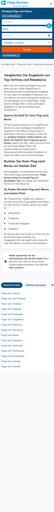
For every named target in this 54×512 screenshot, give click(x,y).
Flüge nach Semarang (12, 330)
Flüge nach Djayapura (11, 340)
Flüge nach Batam (10, 335)
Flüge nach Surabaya (11, 303)
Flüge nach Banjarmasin (13, 356)
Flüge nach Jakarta (10, 293)
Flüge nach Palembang (12, 351)
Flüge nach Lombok (10, 361)
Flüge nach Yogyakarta (12, 319)
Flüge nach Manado (10, 366)
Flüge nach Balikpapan (12, 314)
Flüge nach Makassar (11, 309)
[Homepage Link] (14, 3)
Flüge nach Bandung (11, 324)
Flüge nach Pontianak (11, 345)
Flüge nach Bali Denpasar (13, 298)
